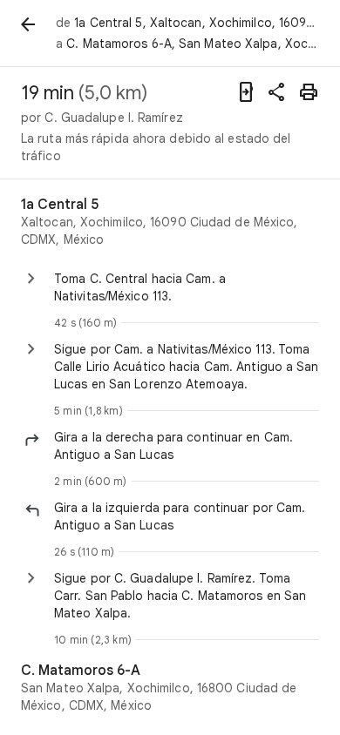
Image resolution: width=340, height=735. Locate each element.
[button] (186, 445)
